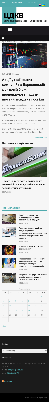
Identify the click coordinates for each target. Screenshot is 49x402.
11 (10, 306)
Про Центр (31, 2)
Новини (15, 74)
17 (3, 310)
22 (35, 310)
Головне (8, 381)
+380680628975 (12, 373)
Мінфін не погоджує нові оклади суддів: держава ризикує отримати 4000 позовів (33, 277)
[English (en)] (40, 5)
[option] (24, 170)
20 (22, 310)
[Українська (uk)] (43, 5)
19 (16, 310)
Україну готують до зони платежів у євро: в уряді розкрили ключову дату (29, 217)
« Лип (4, 326)
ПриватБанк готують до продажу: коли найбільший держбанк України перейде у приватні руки (23, 185)
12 (16, 306)
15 (35, 306)
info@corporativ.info (16, 370)
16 (42, 306)
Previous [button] (4, 175)
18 (10, 310)
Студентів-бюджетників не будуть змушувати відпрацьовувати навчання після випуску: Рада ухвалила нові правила (33, 233)
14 (29, 306)
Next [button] (45, 175)
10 (3, 306)
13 (22, 306)
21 (29, 310)
